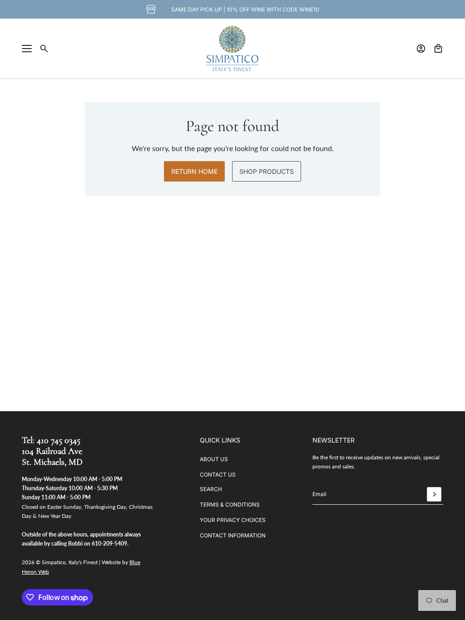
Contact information (233, 535)
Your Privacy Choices (233, 520)
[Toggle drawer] (27, 48)
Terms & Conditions (230, 504)
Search (211, 489)
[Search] (44, 49)
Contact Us (218, 474)
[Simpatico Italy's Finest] (232, 48)
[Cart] (438, 49)
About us (214, 459)
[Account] (421, 49)
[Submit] (434, 494)
